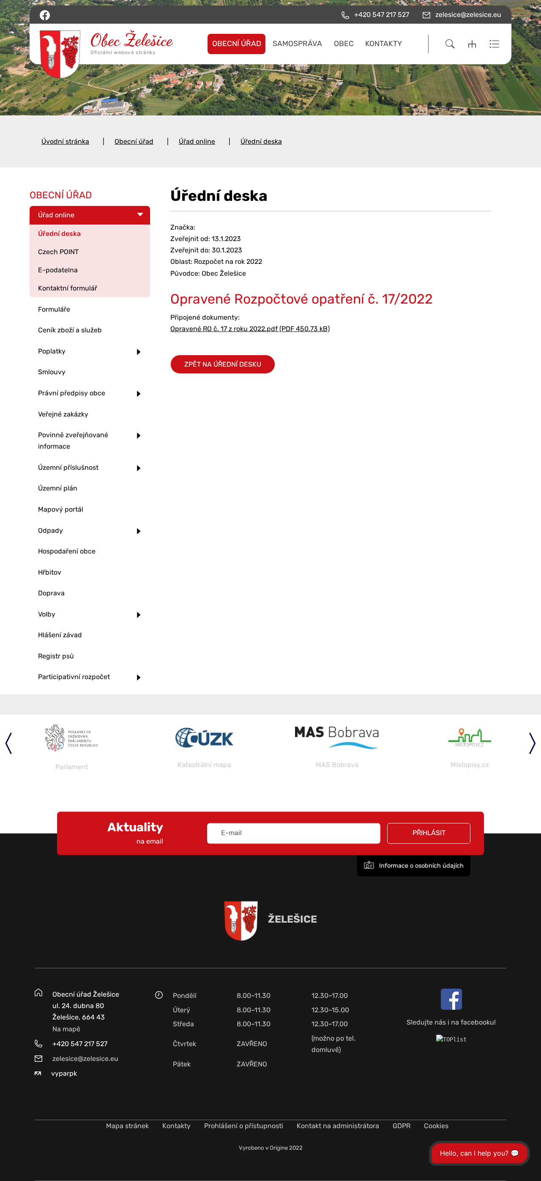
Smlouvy (52, 372)
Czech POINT (58, 252)
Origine (279, 1148)
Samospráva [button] (297, 43)
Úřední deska (261, 141)
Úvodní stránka (65, 141)
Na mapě (66, 1029)
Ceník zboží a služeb (70, 330)
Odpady (50, 530)
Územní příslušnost (68, 467)
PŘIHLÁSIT (429, 833)
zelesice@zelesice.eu (85, 1059)
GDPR (401, 1126)
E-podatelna (58, 270)
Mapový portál (60, 509)
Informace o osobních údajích (420, 865)
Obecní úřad (134, 141)
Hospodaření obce (67, 551)
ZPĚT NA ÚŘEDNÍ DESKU (222, 364)
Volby (46, 614)
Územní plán (57, 488)
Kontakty (176, 1126)
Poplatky (52, 351)
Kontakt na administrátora (338, 1126)
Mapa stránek (127, 1126)
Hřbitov (49, 572)
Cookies (436, 1126)
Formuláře (54, 309)
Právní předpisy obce (71, 393)
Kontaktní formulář (67, 288)
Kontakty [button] (383, 43)
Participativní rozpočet (74, 677)
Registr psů (56, 656)
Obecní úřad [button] (236, 43)
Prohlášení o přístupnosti (243, 1126)
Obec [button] (344, 43)
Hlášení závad (60, 635)
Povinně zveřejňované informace (73, 440)
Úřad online (197, 141)
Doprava (51, 593)
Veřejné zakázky (63, 414)
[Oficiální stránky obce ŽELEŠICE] (93, 44)
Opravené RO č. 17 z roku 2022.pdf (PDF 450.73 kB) (250, 329)
